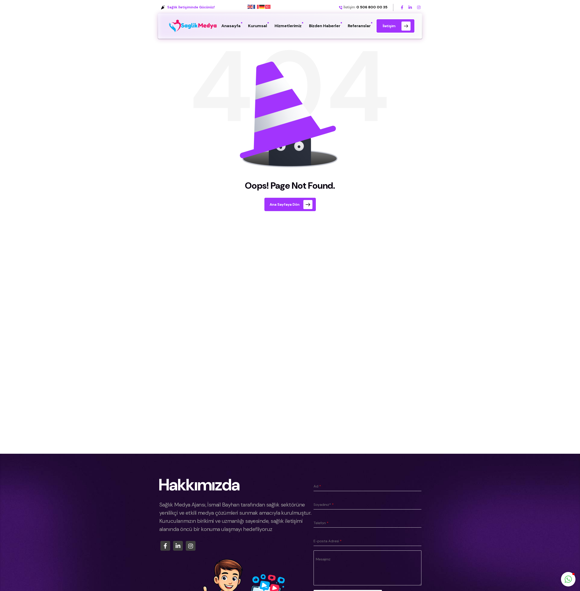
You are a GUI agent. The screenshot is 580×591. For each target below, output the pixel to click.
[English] (250, 6)
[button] (568, 579)
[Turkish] (268, 6)
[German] (262, 6)
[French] (256, 6)
